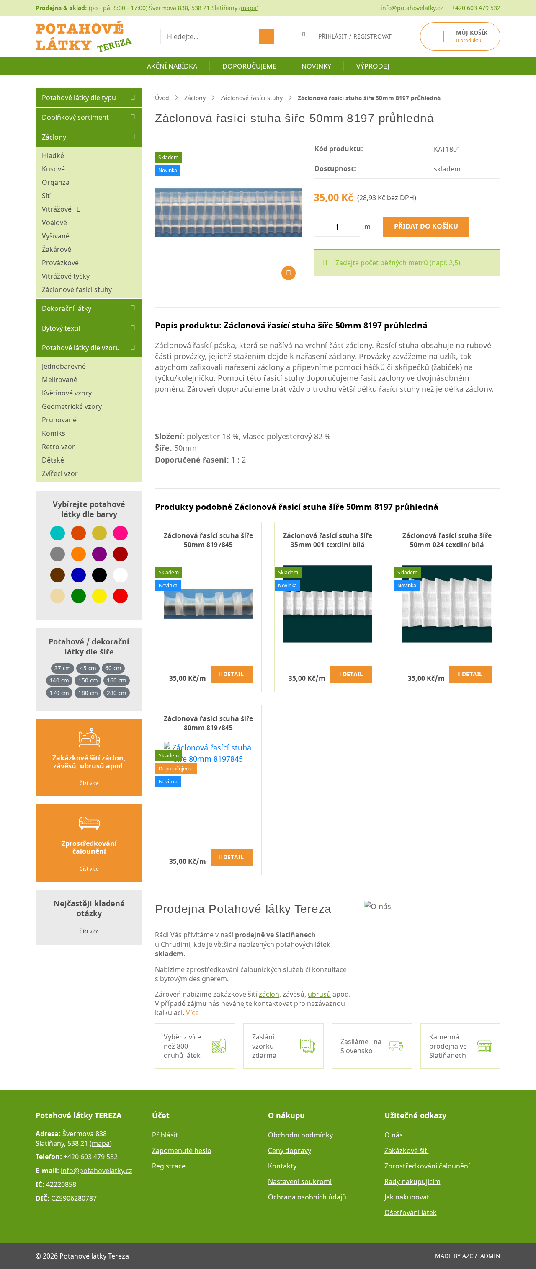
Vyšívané (56, 235)
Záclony (54, 137)
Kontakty (282, 1166)
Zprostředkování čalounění (427, 1166)
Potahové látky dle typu (79, 97)
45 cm (88, 668)
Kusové (53, 168)
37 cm (62, 668)
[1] (266, 36)
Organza (56, 182)
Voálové (54, 222)
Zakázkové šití (406, 1150)
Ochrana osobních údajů (307, 1197)
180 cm (88, 693)
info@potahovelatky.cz (412, 8)
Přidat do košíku (426, 227)
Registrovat (372, 36)
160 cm (116, 680)
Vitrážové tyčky (66, 276)
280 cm (116, 693)
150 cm (88, 680)
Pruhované (59, 419)
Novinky (316, 66)
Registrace (169, 1166)
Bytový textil (61, 328)
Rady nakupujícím (412, 1181)
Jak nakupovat (406, 1197)
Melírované (59, 379)
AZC (467, 1256)
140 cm (59, 680)
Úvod (162, 98)
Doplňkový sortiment (75, 117)
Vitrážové (59, 209)
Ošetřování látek (410, 1212)
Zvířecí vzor (60, 473)
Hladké (53, 155)
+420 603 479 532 (476, 8)
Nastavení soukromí (300, 1181)
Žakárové (56, 249)
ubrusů (319, 994)
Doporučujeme (249, 66)
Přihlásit (165, 1135)
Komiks (53, 433)
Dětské (53, 460)
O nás (393, 1135)
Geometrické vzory (72, 406)
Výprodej (372, 66)
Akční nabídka (172, 66)
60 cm (113, 668)
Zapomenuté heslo (181, 1150)
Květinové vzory (67, 393)
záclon (269, 994)
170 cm (59, 693)
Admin (490, 1256)
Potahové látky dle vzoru (81, 347)
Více (192, 1012)
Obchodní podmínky (300, 1135)
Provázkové (60, 262)
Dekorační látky (66, 308)
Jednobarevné (64, 366)
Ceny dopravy (289, 1150)
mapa (249, 8)
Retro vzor (58, 446)
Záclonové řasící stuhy (77, 289)
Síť (46, 195)
